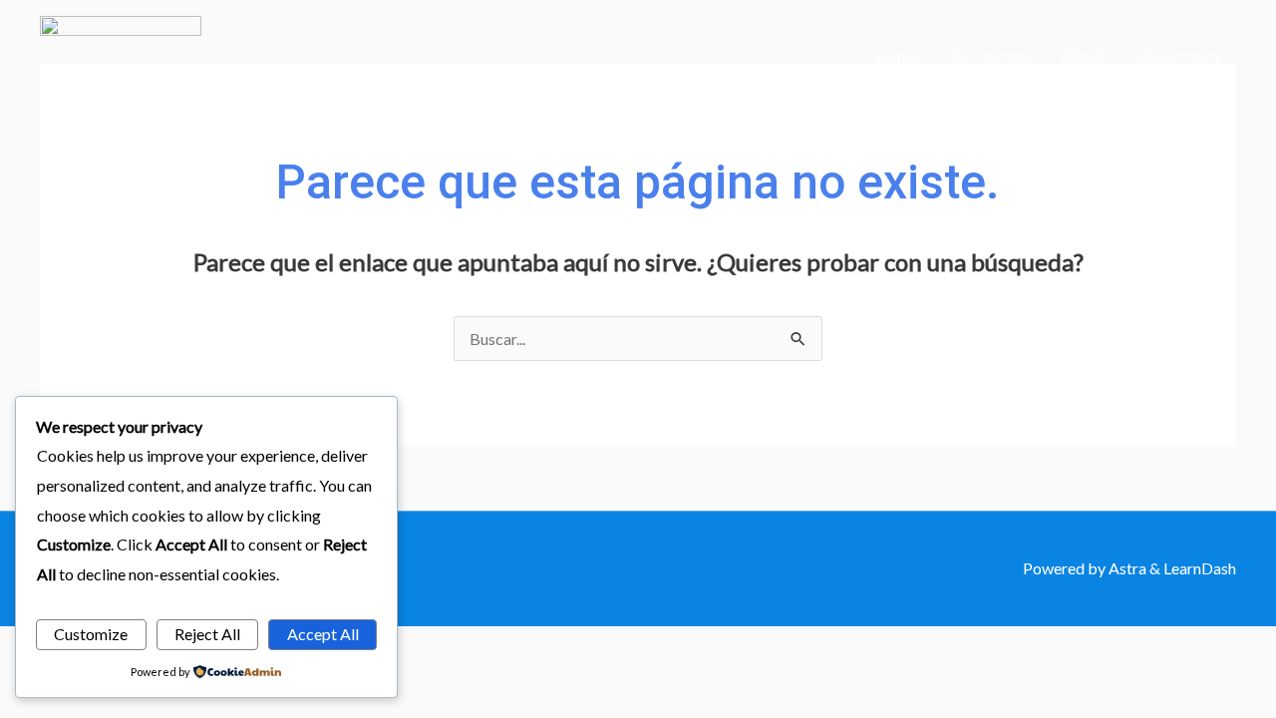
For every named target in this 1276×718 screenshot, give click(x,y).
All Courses (989, 56)
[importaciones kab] (120, 54)
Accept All (323, 633)
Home (896, 56)
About (1082, 56)
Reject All (207, 633)
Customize (91, 633)
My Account (1177, 56)
